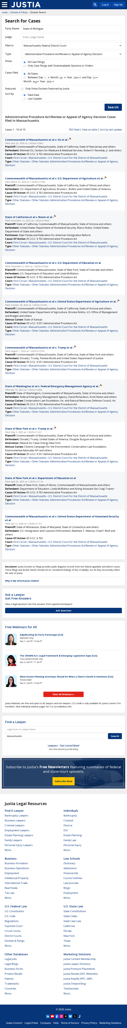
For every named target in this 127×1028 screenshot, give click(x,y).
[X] (75, 1016)
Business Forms (14, 969)
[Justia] (26, 4)
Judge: (8, 37)
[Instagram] (61, 1016)
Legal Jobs (11, 959)
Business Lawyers (15, 820)
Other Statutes (21, 161)
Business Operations (17, 868)
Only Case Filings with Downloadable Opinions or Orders (60, 65)
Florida (67, 931)
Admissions (70, 868)
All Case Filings (36, 62)
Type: (8, 54)
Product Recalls (13, 973)
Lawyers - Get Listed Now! (63, 745)
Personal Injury (72, 845)
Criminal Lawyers (14, 825)
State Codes (70, 916)
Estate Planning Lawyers (19, 835)
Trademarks (12, 983)
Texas (67, 940)
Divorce (68, 825)
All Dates (33, 73)
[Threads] (66, 1016)
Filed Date (33, 95)
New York (69, 936)
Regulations (12, 921)
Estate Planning (73, 835)
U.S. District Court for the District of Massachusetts (77, 157)
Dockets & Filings (14, 940)
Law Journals (71, 883)
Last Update (35, 98)
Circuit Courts (13, 931)
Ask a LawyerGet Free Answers (18, 596)
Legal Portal (31, 1023)
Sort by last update (111, 129)
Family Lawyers (13, 840)
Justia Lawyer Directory (77, 964)
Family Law (70, 840)
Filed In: (9, 45)
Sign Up (118, 4)
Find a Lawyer (15, 722)
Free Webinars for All (21, 627)
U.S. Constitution (14, 911)
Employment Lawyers (17, 830)
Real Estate (11, 888)
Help (56, 1023)
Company (45, 1023)
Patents (9, 978)
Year (69, 77)
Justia (68, 1009)
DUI (66, 830)
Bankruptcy (70, 815)
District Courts (13, 936)
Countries (10, 988)
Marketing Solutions (77, 954)
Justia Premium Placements (79, 969)
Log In (105, 4)
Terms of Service (70, 1023)
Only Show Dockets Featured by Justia (47, 88)
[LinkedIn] (48, 1016)
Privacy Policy (89, 1023)
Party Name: (12, 28)
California (69, 926)
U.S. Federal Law (16, 906)
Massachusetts (37, 157)
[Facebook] (57, 1016)
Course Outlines (73, 878)
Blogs (67, 888)
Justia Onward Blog (75, 983)
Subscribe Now (63, 781)
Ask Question (63, 610)
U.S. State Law (73, 906)
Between (33, 77)
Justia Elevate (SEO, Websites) (81, 973)
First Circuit (20, 157)
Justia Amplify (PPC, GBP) (78, 978)
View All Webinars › (64, 694)
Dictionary (69, 863)
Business (11, 858)
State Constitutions (75, 911)
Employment (12, 873)
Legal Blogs (11, 964)
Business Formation (16, 863)
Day (41, 77)
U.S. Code (10, 916)
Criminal (68, 820)
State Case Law (72, 921)
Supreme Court (13, 926)
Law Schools (72, 858)
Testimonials (71, 988)
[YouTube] (52, 1016)
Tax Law (9, 893)
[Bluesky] (70, 1016)
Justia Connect (14, 1023)
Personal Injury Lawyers (19, 845)
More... (8, 850)
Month (54, 77)
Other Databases (16, 954)
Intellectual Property (16, 878)
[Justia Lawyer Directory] (79, 1016)
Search (113, 107)
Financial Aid (71, 873)
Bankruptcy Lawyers (16, 815)
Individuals (71, 810)
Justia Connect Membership (80, 959)
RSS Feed (74, 129)
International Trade (16, 883)
